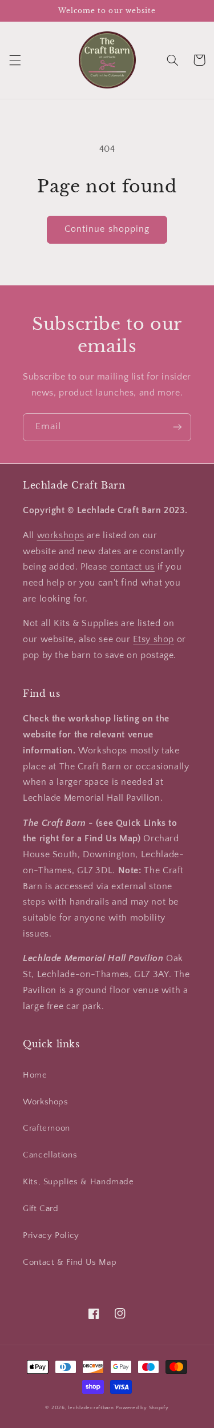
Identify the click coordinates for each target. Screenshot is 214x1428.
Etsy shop (153, 639)
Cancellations (50, 1155)
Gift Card (41, 1208)
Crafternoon (46, 1128)
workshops (60, 535)
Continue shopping (107, 229)
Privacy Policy (51, 1235)
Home (35, 1075)
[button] (15, 60)
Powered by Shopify (142, 1407)
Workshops (45, 1102)
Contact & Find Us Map (69, 1262)
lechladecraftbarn (91, 1407)
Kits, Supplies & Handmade (78, 1182)
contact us (132, 567)
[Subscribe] (177, 427)
